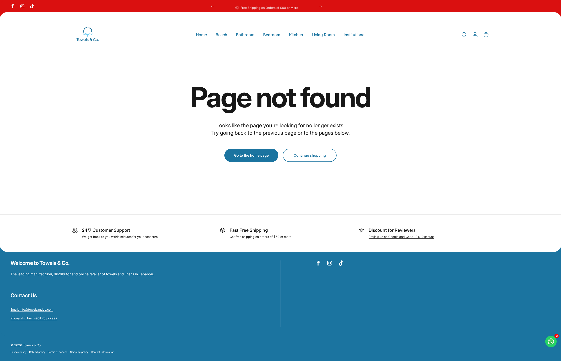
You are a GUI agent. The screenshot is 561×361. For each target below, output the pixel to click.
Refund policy (37, 352)
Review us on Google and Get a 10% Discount (401, 237)
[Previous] (212, 6)
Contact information (102, 352)
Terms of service (57, 352)
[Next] (320, 6)
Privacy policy (19, 352)
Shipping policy (79, 352)
